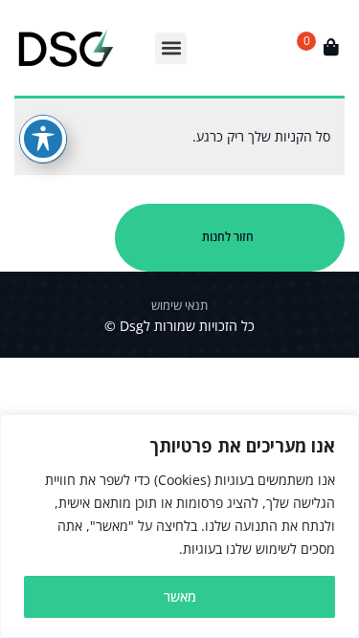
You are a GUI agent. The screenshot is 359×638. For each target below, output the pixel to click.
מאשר (180, 596)
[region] (179, 526)
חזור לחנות (228, 237)
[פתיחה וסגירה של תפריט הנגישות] (43, 139)
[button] (171, 48)
